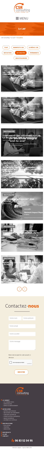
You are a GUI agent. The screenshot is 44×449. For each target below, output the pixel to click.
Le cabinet (6, 400)
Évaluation (7, 425)
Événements (34, 53)
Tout (6, 47)
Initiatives (8, 53)
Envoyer (21, 372)
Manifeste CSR (18, 47)
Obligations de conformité (11, 413)
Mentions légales (16, 448)
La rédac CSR (33, 47)
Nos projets (7, 433)
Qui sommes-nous (9, 402)
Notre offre (7, 409)
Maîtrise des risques (10, 411)
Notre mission (8, 404)
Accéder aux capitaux (10, 420)
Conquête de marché (10, 415)
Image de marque (9, 418)
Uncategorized (21, 58)
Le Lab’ (5, 434)
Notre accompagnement (11, 406)
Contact (5, 436)
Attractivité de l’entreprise (12, 416)
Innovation (7, 429)
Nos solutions (7, 424)
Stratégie (6, 427)
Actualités (21, 53)
